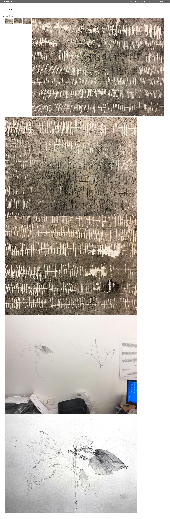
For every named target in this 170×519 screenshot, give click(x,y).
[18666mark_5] (71, 166)
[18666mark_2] (18, 21)
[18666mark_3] (27, 21)
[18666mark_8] (71, 364)
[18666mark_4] (98, 67)
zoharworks (110, 517)
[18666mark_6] (71, 265)
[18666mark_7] (71, 463)
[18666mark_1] (9, 21)
